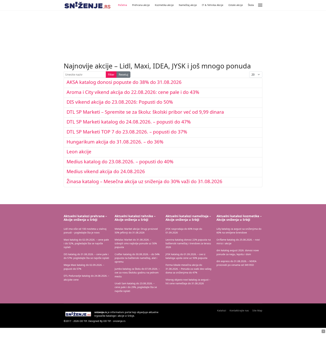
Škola (251, 5)
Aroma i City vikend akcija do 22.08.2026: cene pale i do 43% (133, 92)
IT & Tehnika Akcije (212, 5)
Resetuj (123, 74)
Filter (111, 74)
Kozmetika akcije (164, 5)
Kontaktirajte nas (239, 310)
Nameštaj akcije (188, 5)
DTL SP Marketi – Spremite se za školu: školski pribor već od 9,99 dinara (145, 112)
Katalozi (221, 310)
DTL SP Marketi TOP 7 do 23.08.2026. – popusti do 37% (127, 131)
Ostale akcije (235, 5)
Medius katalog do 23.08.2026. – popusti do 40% (120, 161)
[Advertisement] (97, 27)
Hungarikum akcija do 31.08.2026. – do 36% (115, 141)
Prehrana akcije (141, 5)
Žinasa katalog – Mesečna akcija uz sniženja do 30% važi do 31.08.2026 (144, 181)
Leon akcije (79, 151)
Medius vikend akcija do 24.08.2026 (106, 171)
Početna (122, 5)
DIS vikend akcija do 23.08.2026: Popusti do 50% (120, 102)
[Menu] (260, 5)
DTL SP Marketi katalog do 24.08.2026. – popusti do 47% (129, 121)
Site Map (257, 310)
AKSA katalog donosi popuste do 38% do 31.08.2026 (124, 82)
